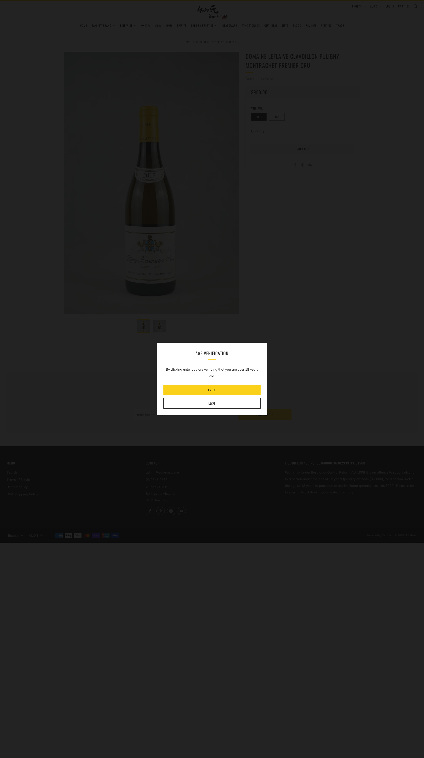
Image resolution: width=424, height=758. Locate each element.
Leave (212, 403)
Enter (212, 390)
